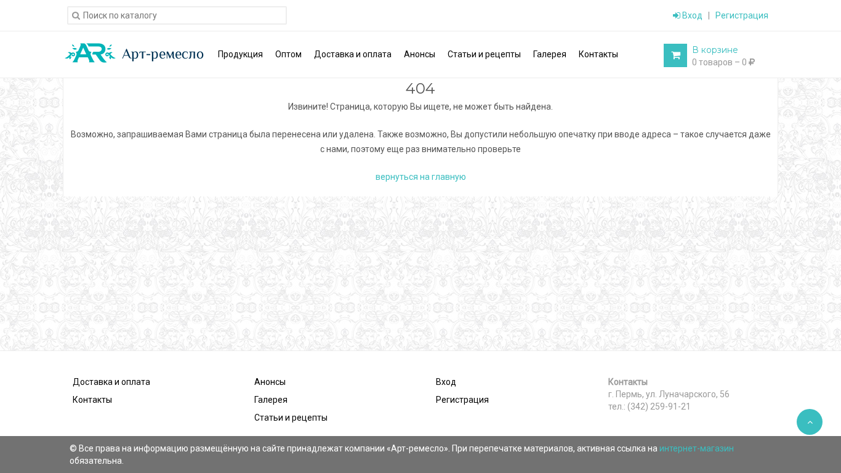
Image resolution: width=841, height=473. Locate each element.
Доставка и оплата (111, 382)
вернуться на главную (421, 177)
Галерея (271, 400)
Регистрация (741, 15)
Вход (691, 15)
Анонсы (270, 382)
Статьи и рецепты (291, 417)
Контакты (92, 400)
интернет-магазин (696, 448)
